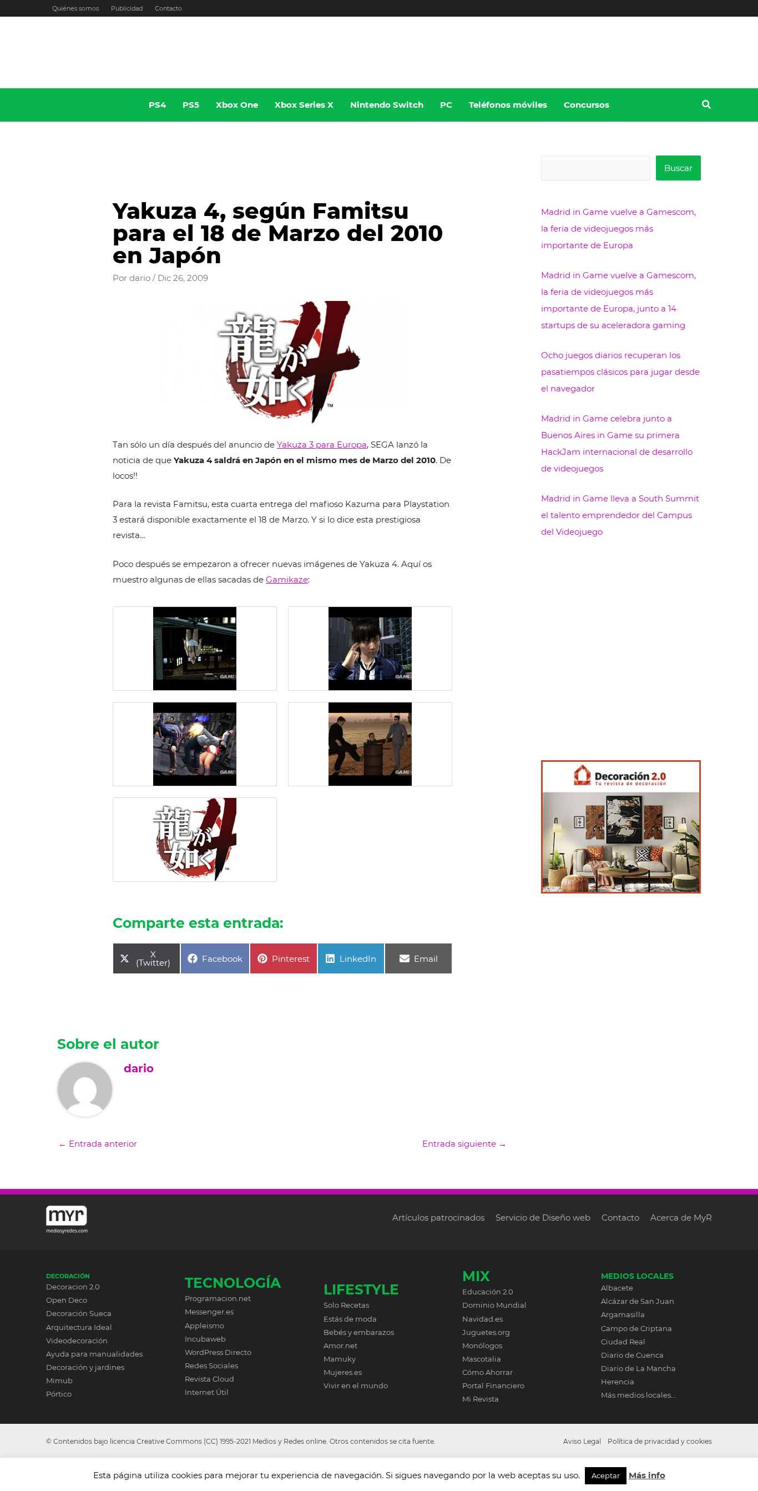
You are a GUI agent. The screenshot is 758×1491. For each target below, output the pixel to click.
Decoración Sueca (79, 1313)
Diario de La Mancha (638, 1368)
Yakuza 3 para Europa (322, 444)
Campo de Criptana (636, 1328)
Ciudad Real (623, 1341)
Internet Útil (207, 1392)
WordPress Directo (218, 1352)
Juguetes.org (486, 1332)
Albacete (617, 1287)
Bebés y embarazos (359, 1332)
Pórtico (59, 1393)
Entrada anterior (97, 1143)
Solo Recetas (346, 1305)
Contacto (168, 8)
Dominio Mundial (494, 1305)
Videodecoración (77, 1340)
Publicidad (127, 8)
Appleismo (204, 1325)
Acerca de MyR (681, 1217)
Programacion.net (218, 1298)
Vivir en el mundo (356, 1385)
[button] (707, 106)
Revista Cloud (209, 1378)
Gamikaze (287, 579)
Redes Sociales (211, 1365)
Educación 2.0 (487, 1291)
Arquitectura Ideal (79, 1327)
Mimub (59, 1380)
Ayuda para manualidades (94, 1353)
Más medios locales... (638, 1394)
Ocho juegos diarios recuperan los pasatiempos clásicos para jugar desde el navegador (620, 372)
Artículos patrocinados (438, 1217)
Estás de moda (350, 1318)
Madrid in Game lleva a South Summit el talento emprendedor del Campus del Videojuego (620, 515)
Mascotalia (481, 1358)
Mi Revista (480, 1398)
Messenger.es (209, 1311)
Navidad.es (482, 1318)
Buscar (678, 168)
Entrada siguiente (464, 1143)
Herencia (617, 1381)
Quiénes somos (75, 8)
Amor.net (340, 1345)
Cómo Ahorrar (487, 1372)
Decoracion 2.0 (73, 1286)
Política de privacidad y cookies (660, 1441)
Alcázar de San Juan (637, 1301)
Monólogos (482, 1345)
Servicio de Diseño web (543, 1217)
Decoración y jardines (85, 1367)
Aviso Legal (582, 1441)
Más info (647, 1475)
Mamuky (340, 1358)
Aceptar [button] (606, 1475)
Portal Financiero (493, 1385)
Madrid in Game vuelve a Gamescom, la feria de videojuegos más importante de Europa (618, 228)
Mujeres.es (343, 1372)
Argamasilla (623, 1314)
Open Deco (66, 1300)
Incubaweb (205, 1338)
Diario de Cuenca (632, 1355)
